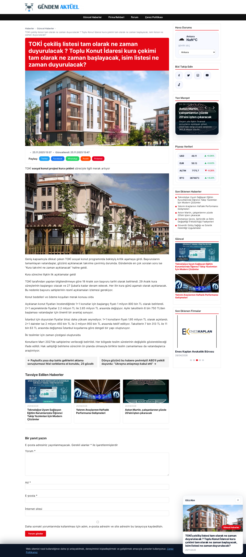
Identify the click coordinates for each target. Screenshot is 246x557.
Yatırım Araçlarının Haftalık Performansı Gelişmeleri (198, 207)
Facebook (57, 158)
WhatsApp (72, 158)
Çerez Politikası (154, 17)
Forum (134, 17)
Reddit (86, 158)
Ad (28, 482)
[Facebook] (179, 75)
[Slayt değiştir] (191, 360)
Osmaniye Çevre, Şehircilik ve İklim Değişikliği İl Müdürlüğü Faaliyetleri (196, 220)
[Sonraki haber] (213, 108)
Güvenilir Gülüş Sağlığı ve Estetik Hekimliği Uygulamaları (195, 226)
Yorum (30, 451)
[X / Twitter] (188, 75)
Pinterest (98, 158)
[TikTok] (179, 85)
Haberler (29, 28)
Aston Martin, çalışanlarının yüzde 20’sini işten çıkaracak (195, 214)
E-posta (31, 495)
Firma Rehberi (116, 17)
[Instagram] (198, 75)
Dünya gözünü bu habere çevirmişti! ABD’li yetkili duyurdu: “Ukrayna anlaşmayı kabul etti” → (133, 362)
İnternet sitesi (33, 509)
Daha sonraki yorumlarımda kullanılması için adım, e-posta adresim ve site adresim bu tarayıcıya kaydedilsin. (94, 526)
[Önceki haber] (206, 108)
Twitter (44, 158)
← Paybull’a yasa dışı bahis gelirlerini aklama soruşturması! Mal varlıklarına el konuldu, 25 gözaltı (60, 362)
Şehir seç (184, 45)
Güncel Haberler (92, 17)
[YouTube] (207, 75)
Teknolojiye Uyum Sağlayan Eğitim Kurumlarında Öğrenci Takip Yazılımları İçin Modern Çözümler (197, 200)
